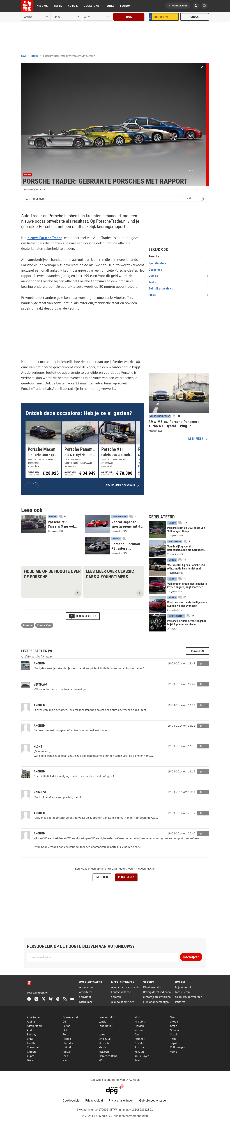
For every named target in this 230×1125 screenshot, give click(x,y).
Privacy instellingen (121, 1100)
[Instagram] (37, 999)
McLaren (103, 1051)
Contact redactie (121, 992)
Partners (180, 1002)
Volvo (173, 1051)
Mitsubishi (140, 1021)
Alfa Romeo (34, 1017)
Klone (38, 746)
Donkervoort (70, 1017)
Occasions (92, 6)
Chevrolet (33, 1047)
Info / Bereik (182, 992)
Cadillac (32, 1043)
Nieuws (42, 6)
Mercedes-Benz (107, 1056)
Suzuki (174, 1034)
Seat (173, 1017)
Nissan (138, 1030)
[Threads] (59, 999)
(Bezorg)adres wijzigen (157, 997)
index (152, 294)
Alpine (31, 1021)
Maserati (103, 1043)
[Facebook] (30, 999)
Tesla (173, 1038)
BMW (30, 1038)
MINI (137, 1017)
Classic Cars (44, 625)
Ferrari (66, 1026)
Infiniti (67, 1047)
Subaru (174, 1030)
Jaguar (67, 1051)
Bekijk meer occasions (120, 485)
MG (100, 1060)
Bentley (31, 1034)
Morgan (139, 1026)
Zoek (129, 16)
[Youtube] (73, 999)
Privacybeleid (94, 1100)
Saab (137, 1060)
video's (153, 276)
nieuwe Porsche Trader (44, 237)
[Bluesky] (52, 999)
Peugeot (139, 1038)
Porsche (28, 625)
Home (23, 56)
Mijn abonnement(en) (156, 1002)
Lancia (102, 1021)
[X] (45, 999)
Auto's (73, 6)
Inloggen (102, 877)
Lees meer (195, 438)
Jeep (65, 1056)
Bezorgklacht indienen (157, 992)
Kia (65, 1060)
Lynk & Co (104, 1038)
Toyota (174, 1043)
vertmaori (41, 684)
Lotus (101, 1034)
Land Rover (105, 1026)
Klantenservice (152, 987)
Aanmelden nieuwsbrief (125, 987)
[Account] (197, 6)
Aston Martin (35, 1026)
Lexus (101, 1030)
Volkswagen (177, 1047)
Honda (67, 1038)
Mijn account (183, 987)
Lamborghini (106, 1017)
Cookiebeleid (71, 1100)
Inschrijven (191, 957)
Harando (40, 792)
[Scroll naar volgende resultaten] (35, 485)
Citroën (31, 1051)
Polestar (139, 1043)
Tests (58, 6)
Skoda (174, 1021)
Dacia (30, 1060)
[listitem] (43, 449)
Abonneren (86, 987)
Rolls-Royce (141, 1056)
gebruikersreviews (161, 288)
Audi (30, 1030)
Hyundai (68, 1043)
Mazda (102, 1047)
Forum (125, 6)
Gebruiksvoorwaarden (188, 997)
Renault (139, 1051)
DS (64, 1021)
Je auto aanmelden (122, 1002)
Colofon (116, 997)
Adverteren (86, 992)
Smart (173, 1026)
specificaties (157, 263)
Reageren (197, 651)
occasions (155, 269)
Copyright (85, 997)
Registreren (126, 877)
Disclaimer (85, 1002)
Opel (137, 1034)
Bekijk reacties (83, 616)
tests (152, 282)
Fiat (65, 1030)
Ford (65, 1034)
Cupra (30, 1056)
